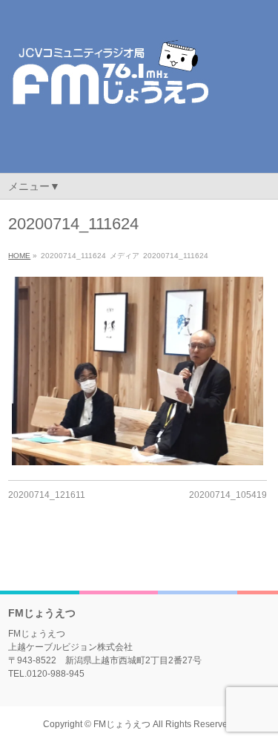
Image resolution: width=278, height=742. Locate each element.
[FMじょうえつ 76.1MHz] (110, 119)
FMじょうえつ (121, 724)
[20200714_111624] (137, 371)
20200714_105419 (228, 495)
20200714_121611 (46, 495)
